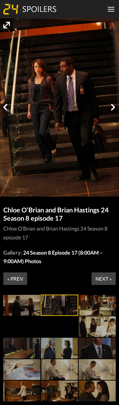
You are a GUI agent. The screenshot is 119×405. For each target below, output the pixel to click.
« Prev (15, 279)
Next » (104, 279)
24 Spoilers (29, 9)
